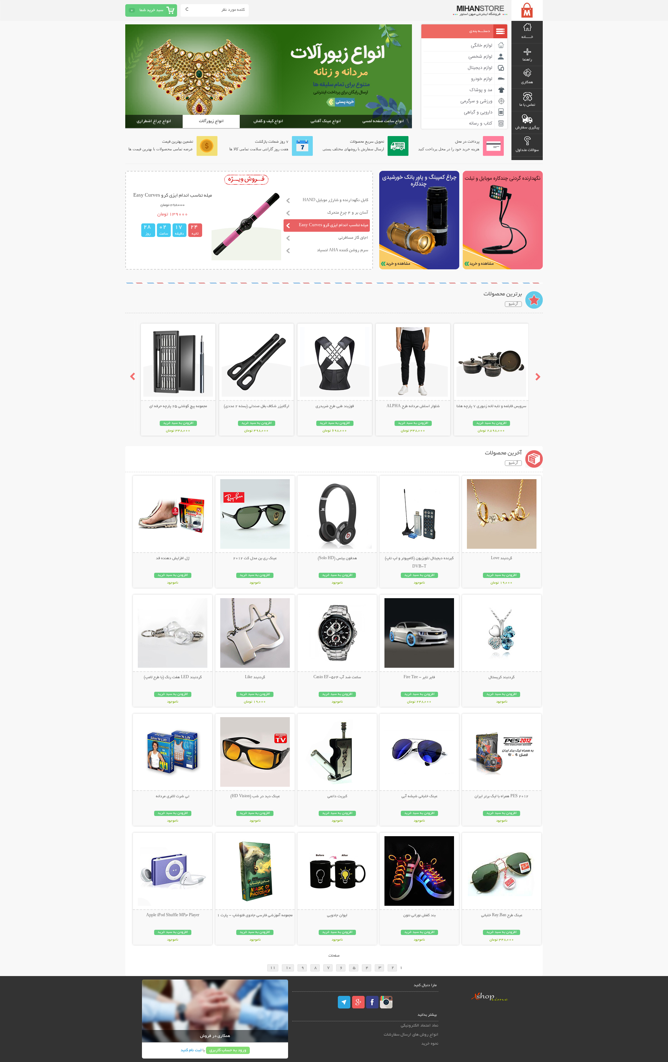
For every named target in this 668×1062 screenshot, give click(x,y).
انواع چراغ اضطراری (154, 121)
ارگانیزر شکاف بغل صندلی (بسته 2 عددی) (256, 406)
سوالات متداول (527, 150)
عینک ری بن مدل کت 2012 (255, 558)
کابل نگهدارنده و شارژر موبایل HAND (335, 200)
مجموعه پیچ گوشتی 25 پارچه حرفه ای (178, 406)
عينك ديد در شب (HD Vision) (255, 796)
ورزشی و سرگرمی (476, 101)
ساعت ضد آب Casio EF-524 (337, 677)
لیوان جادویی (337, 915)
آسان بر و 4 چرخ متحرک (347, 213)
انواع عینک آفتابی (326, 121)
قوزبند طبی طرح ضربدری (335, 406)
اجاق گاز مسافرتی (353, 238)
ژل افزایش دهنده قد (172, 558)
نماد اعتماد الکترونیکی (419, 1025)
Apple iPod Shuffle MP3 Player (172, 915)
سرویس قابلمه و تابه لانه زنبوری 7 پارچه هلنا (491, 406)
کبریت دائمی (337, 796)
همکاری (527, 82)
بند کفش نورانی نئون (419, 915)
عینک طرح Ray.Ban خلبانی (501, 915)
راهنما (527, 60)
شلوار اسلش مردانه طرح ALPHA (413, 406)
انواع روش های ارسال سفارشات (411, 1034)
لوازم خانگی (481, 45)
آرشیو (513, 304)
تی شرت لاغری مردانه (172, 796)
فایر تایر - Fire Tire (419, 677)
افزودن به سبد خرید (491, 423)
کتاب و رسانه (480, 123)
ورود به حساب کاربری (227, 1050)
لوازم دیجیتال (480, 68)
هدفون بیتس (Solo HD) (337, 558)
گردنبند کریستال (501, 677)
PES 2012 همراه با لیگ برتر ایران (501, 796)
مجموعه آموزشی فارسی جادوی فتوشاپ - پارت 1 (255, 915)
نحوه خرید (429, 1043)
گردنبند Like (255, 677)
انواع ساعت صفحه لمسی (383, 121)
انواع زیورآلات (211, 121)
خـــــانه (527, 37)
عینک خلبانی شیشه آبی (419, 796)
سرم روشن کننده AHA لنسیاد (342, 250)
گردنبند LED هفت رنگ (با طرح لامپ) (173, 677)
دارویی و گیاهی (478, 112)
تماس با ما (527, 105)
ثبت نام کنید (191, 1050)
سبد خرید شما (151, 10)
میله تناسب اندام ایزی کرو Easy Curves (333, 225)
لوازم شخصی (480, 57)
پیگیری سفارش (527, 128)
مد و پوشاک (481, 90)
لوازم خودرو (481, 79)
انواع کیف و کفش (268, 121)
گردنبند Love (501, 558)
